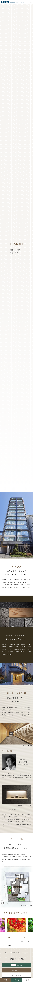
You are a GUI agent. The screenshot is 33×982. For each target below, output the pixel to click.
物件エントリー (5, 979)
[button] (9, 937)
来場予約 (16, 980)
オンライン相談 (27, 979)
